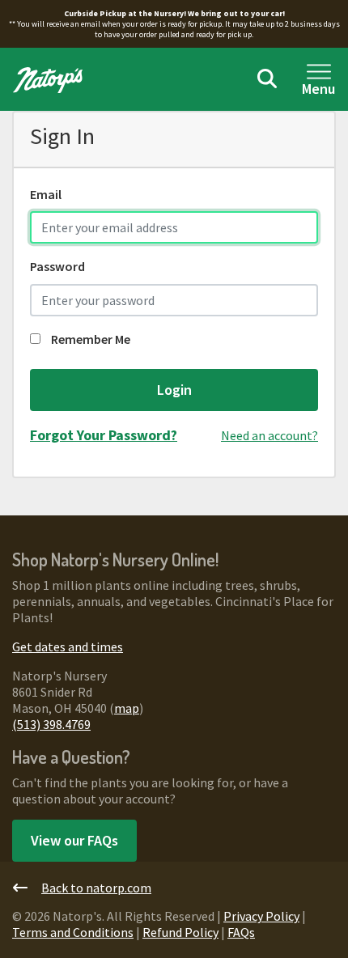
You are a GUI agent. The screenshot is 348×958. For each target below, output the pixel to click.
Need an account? (269, 435)
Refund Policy (180, 932)
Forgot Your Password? (103, 435)
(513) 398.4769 (51, 724)
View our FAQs (74, 840)
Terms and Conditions (73, 932)
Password (57, 266)
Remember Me (89, 339)
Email (46, 194)
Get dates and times (67, 646)
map (126, 708)
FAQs (241, 932)
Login (174, 389)
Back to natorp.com (96, 888)
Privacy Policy (261, 916)
